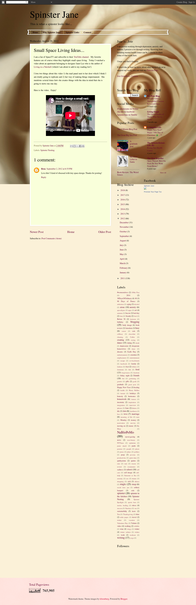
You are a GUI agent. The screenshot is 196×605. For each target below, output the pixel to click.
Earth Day (131, 351)
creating (120, 339)
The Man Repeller (155, 158)
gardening (132, 378)
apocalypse (121, 310)
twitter (119, 520)
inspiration (132, 402)
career (124, 331)
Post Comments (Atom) (51, 238)
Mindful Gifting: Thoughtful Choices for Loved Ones (155, 101)
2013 (123, 213)
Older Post (104, 232)
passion (119, 449)
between (133, 319)
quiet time (133, 458)
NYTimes (120, 443)
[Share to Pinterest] (83, 146)
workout (133, 535)
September (124, 236)
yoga (132, 538)
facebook (123, 364)
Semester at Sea (130, 475)
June (122, 249)
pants (134, 446)
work (123, 535)
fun (123, 378)
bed (135, 316)
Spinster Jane (54, 14)
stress (134, 505)
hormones (132, 396)
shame (134, 478)
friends (136, 375)
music (131, 426)
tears (134, 511)
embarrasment (122, 355)
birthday (120, 322)
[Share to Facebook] (80, 146)
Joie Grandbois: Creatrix (127, 76)
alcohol (136, 304)
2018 (123, 190)
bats (121, 316)
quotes (133, 460)
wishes (137, 532)
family (133, 363)
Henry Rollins (134, 390)
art (136, 310)
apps (129, 310)
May (122, 254)
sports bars (132, 502)
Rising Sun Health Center (154, 149)
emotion (133, 355)
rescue (134, 463)
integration (121, 405)
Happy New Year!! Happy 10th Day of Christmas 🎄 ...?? (155, 132)
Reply (43, 177)
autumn (120, 313)
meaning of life (126, 417)
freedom (136, 372)
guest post (132, 384)
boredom (129, 328)
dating (129, 343)
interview (132, 405)
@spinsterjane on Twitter (127, 108)
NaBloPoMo (125, 432)
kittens (134, 408)
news (119, 440)
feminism (120, 369)
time (137, 514)
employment (121, 358)
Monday (123, 420)
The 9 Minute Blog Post (127, 129)
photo (137, 449)
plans (129, 452)
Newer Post (36, 232)
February (124, 267)
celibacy (120, 334)
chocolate (132, 334)
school (129, 469)
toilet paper (124, 517)
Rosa (43, 168)
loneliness (133, 411)
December (124, 222)
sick (129, 481)
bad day (136, 313)
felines (134, 366)
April (122, 258)
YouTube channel (81, 56)
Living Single (153, 111)
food (137, 369)
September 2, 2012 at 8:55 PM (59, 168)
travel (134, 517)
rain (118, 463)
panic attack (122, 446)
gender (119, 381)
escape (122, 361)
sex (127, 478)
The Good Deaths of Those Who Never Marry (155, 117)
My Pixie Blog (153, 96)
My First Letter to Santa (133, 159)
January (123, 272)
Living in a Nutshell (42, 66)
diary (133, 349)
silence (137, 481)
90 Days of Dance (126, 301)
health (122, 390)
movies (133, 423)
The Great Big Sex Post (127, 135)
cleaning (120, 337)
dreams (120, 351)
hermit (123, 393)
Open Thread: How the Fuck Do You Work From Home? (156, 163)
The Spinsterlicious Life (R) (156, 144)
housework (121, 399)
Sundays (128, 508)
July (122, 245)
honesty (120, 396)
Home (35, 32)
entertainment (134, 358)
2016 (123, 199)
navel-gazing (130, 436)
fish (129, 369)
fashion (119, 366)
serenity (120, 478)
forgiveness (126, 372)
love (125, 413)
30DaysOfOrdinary (124, 298)
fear (127, 366)
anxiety (133, 307)
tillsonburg (104, 598)
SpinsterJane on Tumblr (127, 114)
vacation (132, 520)
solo (132, 490)
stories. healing (122, 505)
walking (128, 526)
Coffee (132, 337)
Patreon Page (152, 70)
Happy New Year (124, 387)
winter (137, 529)
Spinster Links (72, 32)
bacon (128, 313)
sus (136, 508)
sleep (134, 484)
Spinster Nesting (47, 150)
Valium (134, 523)
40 (136, 298)
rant (125, 463)
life (118, 411)
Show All (163, 173)
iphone (119, 408)
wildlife (136, 526)
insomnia (120, 402)
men (137, 417)
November (124, 226)
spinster (121, 493)
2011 (123, 278)
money (133, 420)
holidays (133, 393)
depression (124, 346)
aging (129, 304)
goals (134, 381)
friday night (124, 375)
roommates (131, 467)
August (123, 240)
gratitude (120, 384)
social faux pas (123, 487)
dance (119, 342)
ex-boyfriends (134, 361)
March (123, 263)
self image (128, 472)
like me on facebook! (126, 111)
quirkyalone (121, 460)
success (119, 508)
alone (122, 307)
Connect (87, 32)
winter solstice (125, 532)
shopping (120, 481)
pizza (122, 452)
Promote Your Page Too (153, 192)
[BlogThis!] (74, 146)
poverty (133, 455)
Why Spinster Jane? (52, 32)
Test (118, 514)
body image (127, 325)
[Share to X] (77, 146)
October (123, 231)
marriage (135, 413)
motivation (121, 423)
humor (133, 399)
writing (121, 537)
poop (123, 454)
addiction (120, 304)
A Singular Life (154, 127)
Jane (127, 408)
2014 (123, 209)
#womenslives (122, 292)
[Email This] (71, 146)
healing (136, 387)
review (119, 467)
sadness (120, 469)
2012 (123, 218)
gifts (127, 381)
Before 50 (121, 319)
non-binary (131, 440)
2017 (123, 194)
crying (133, 340)
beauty (128, 316)
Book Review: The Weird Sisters (128, 173)
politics (136, 452)
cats (133, 331)
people (128, 449)
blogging (134, 321)
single (123, 484)
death (137, 343)
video (119, 526)
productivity (121, 458)
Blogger (124, 598)
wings (129, 529)
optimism (132, 443)
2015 (123, 204)
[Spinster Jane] (145, 188)
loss (118, 414)
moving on (121, 426)
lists (124, 411)
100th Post (135, 292)
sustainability (122, 511)
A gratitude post (134, 144)
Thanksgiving (128, 514)
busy (137, 328)
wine (122, 529)
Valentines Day (122, 523)
